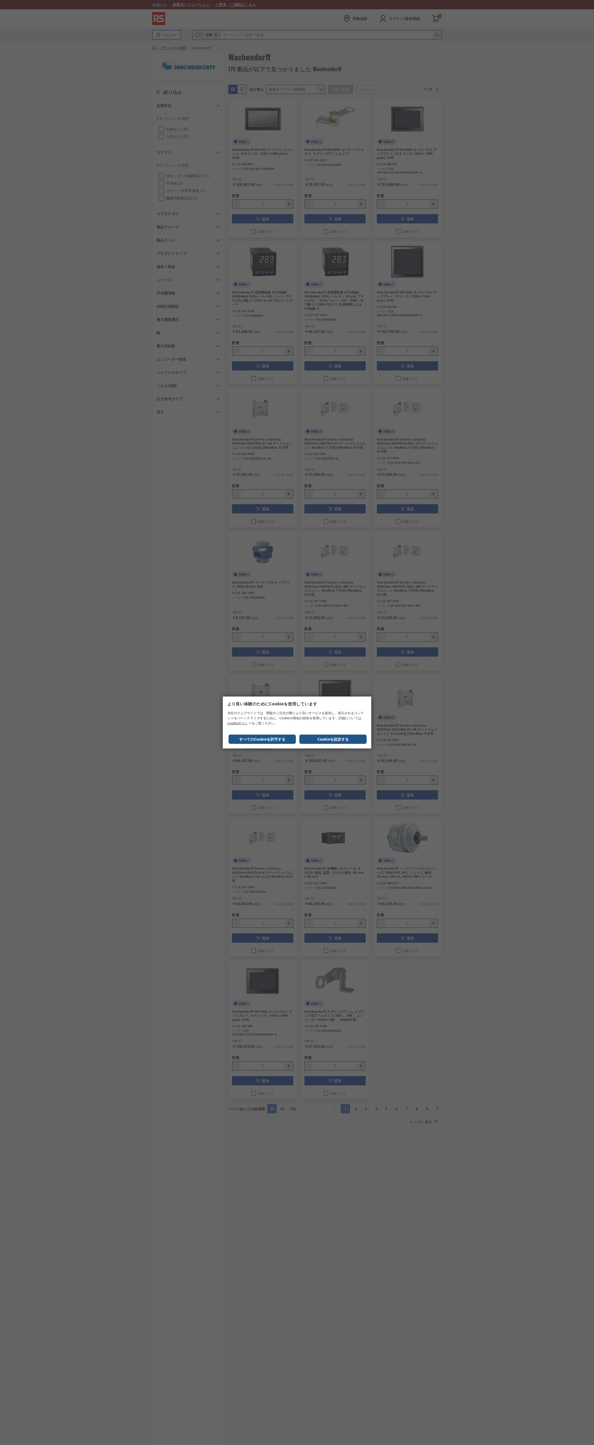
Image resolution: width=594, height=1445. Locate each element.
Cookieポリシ (237, 723)
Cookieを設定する (333, 739)
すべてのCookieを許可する (262, 739)
